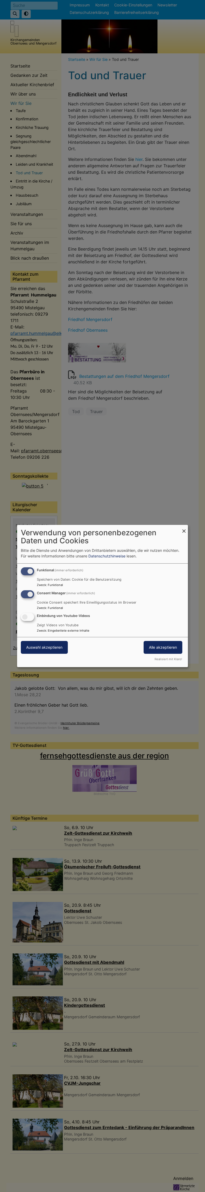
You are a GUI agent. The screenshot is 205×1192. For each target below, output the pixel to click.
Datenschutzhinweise (106, 556)
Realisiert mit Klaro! (168, 659)
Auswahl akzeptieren (44, 647)
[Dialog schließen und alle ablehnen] (184, 528)
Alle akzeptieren (163, 647)
